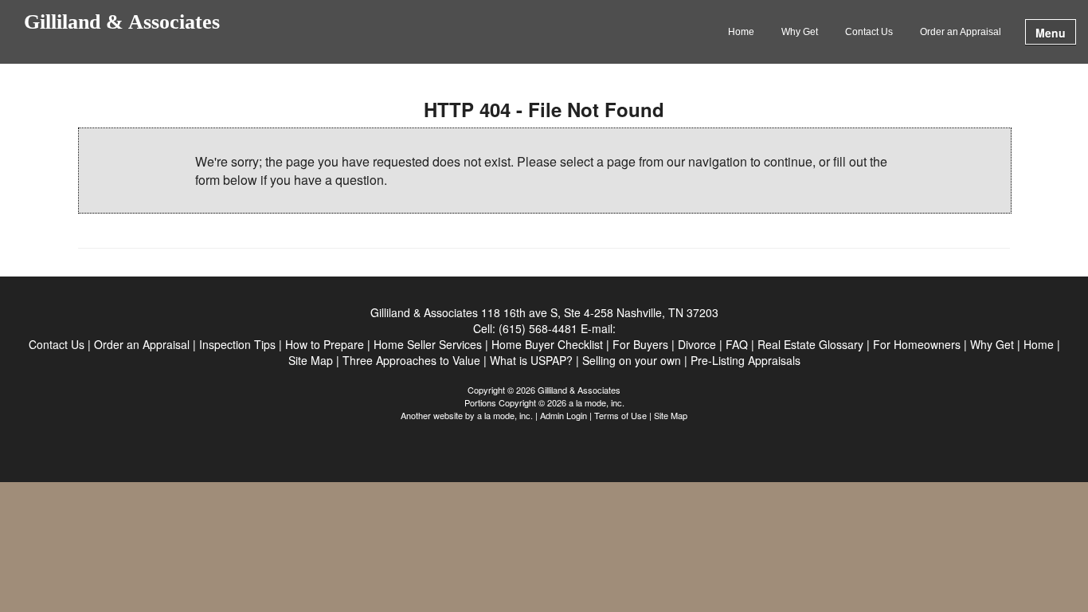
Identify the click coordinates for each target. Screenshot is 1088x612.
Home (741, 31)
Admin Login (563, 415)
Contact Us (869, 31)
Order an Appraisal (960, 31)
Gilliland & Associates (122, 22)
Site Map (670, 415)
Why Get (799, 31)
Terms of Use (620, 415)
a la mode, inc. (505, 415)
